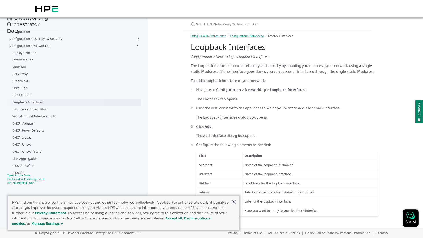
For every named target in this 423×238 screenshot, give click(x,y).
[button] (234, 202)
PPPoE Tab (19, 88)
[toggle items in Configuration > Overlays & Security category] (137, 38)
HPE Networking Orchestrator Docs (27, 24)
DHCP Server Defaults (28, 130)
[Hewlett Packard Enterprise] (46, 8)
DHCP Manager (23, 123)
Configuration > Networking (30, 46)
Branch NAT (21, 81)
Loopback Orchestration (30, 109)
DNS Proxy (20, 74)
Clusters (18, 173)
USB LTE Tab (21, 95)
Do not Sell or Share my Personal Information (337, 233)
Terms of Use (253, 233)
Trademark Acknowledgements (26, 179)
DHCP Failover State (26, 151)
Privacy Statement (50, 213)
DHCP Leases (21, 137)
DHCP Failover (22, 144)
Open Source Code (18, 175)
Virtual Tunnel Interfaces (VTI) (34, 116)
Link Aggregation (25, 158)
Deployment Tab (24, 53)
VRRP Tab (19, 67)
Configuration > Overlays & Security (36, 39)
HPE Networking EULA (20, 183)
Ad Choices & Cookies (284, 233)
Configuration (20, 32)
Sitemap (381, 233)
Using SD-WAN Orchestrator (208, 36)
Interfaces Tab (22, 60)
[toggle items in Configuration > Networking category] (137, 45)
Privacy (233, 233)
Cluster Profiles (23, 166)
